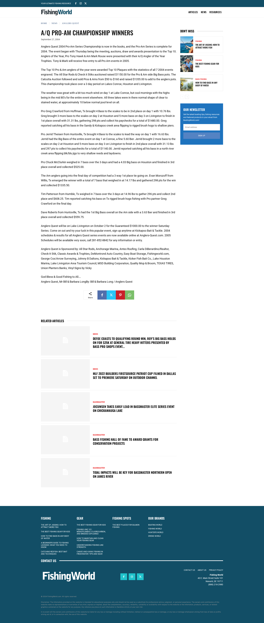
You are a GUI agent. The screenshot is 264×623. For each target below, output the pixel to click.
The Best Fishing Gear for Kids (207, 65)
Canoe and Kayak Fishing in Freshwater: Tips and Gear (90, 553)
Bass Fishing (201, 79)
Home (44, 23)
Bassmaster (99, 402)
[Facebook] (75, 3)
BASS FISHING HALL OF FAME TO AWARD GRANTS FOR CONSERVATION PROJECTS (125, 441)
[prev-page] (182, 97)
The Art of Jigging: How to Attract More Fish (207, 46)
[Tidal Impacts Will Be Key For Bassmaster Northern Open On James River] (65, 472)
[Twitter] (85, 3)
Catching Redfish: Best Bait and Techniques (54, 553)
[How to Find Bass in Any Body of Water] (186, 82)
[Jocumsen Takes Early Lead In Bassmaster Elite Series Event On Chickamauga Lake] (65, 406)
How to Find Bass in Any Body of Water (206, 84)
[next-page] (187, 97)
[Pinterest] (120, 295)
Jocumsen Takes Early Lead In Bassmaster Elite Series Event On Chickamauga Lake (133, 408)
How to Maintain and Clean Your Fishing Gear (90, 539)
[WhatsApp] (129, 295)
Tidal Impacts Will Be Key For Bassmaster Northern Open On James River (132, 474)
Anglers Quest (70, 23)
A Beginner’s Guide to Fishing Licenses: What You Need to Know (55, 545)
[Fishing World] (57, 12)
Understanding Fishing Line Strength (90, 546)
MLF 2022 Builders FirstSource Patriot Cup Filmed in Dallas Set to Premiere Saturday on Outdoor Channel (134, 375)
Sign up (201, 136)
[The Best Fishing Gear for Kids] (186, 63)
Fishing (198, 41)
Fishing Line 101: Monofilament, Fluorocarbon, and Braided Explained (91, 531)
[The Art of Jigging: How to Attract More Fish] (186, 44)
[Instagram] (80, 3)
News (54, 23)
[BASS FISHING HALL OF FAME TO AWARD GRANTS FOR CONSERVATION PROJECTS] (65, 439)
